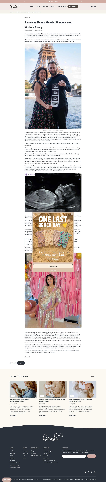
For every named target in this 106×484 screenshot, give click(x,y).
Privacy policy (58, 479)
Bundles (12, 453)
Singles (12, 451)
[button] (32, 6)
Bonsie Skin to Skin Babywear (21, 479)
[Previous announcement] (24, 1)
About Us (25, 453)
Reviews (25, 451)
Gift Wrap (12, 460)
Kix (42, 352)
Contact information (90, 479)
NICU (24, 458)
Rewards (33, 453)
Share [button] (26, 17)
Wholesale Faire (14, 465)
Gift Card (12, 458)
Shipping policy (68, 479)
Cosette (53, 352)
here (62, 170)
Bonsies (59, 161)
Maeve (46, 352)
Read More (13, 415)
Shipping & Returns (49, 460)
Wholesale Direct (15, 463)
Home (11, 11)
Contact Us (47, 453)
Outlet (12, 455)
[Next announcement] (81, 1)
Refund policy (79, 479)
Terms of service (47, 479)
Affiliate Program (36, 455)
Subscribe (91, 456)
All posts (21, 363)
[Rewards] (6, 480)
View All (93, 377)
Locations (46, 458)
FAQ (24, 455)
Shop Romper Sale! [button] (53, 266)
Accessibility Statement (50, 463)
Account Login (48, 451)
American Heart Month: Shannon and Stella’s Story (29, 11)
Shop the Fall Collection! (53, 1)
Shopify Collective (15, 467)
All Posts (15, 11)
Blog (32, 451)
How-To (46, 455)
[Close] (72, 214)
